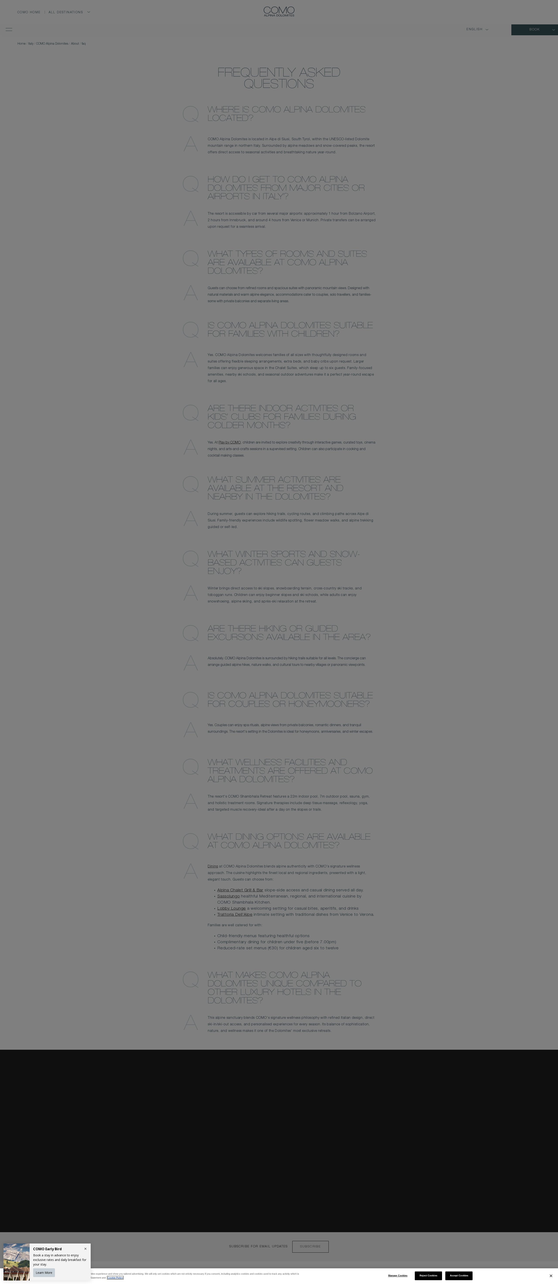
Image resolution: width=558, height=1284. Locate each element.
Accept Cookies (459, 1275)
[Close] (551, 1276)
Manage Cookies (398, 1275)
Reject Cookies (428, 1275)
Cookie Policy (115, 1277)
